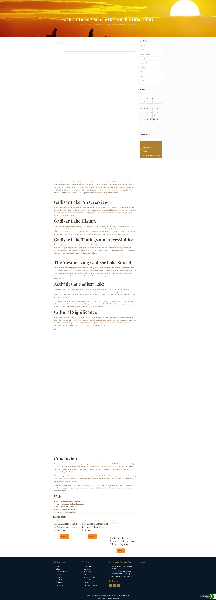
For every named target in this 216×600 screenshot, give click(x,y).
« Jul (150, 127)
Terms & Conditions (113, 599)
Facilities (143, 58)
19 (147, 115)
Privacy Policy (101, 599)
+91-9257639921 (116, 571)
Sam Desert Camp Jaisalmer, (152, 155)
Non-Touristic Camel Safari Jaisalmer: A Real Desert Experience (95, 527)
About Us (144, 49)
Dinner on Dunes (89, 577)
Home (82, 24)
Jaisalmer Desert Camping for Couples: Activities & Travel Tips (66, 527)
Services (59, 574)
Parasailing (87, 572)
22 (157, 115)
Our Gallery (60, 580)
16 (160, 112)
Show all (133, 43)
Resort (145, 151)
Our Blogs (59, 582)
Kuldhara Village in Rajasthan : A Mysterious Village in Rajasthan (122, 541)
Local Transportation (90, 585)
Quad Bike (87, 574)
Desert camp (98, 24)
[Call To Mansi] (212, 596)
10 (141, 112)
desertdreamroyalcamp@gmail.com (121, 576)
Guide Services (88, 582)
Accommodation (146, 54)
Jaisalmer (144, 67)
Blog (89, 24)
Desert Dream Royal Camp (107, 595)
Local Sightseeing (89, 580)
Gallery (143, 72)
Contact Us (144, 81)
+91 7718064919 (116, 574)
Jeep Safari (87, 569)
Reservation (144, 63)
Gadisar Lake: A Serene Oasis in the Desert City (121, 24)
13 (151, 112)
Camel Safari (88, 566)
